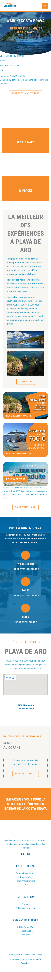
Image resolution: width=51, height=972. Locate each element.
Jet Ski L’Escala (25, 931)
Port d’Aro (25, 934)
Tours (25, 590)
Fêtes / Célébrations (25, 881)
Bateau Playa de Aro (25, 873)
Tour (25, 884)
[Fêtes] (25, 608)
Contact (25, 904)
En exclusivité (26, 564)
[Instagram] (28, 853)
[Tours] (25, 581)
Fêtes (25, 616)
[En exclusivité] (25, 555)
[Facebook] (22, 853)
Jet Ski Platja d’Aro (25, 927)
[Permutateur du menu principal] (45, 6)
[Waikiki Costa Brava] (10, 5)
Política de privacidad (25, 908)
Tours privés (25, 877)
